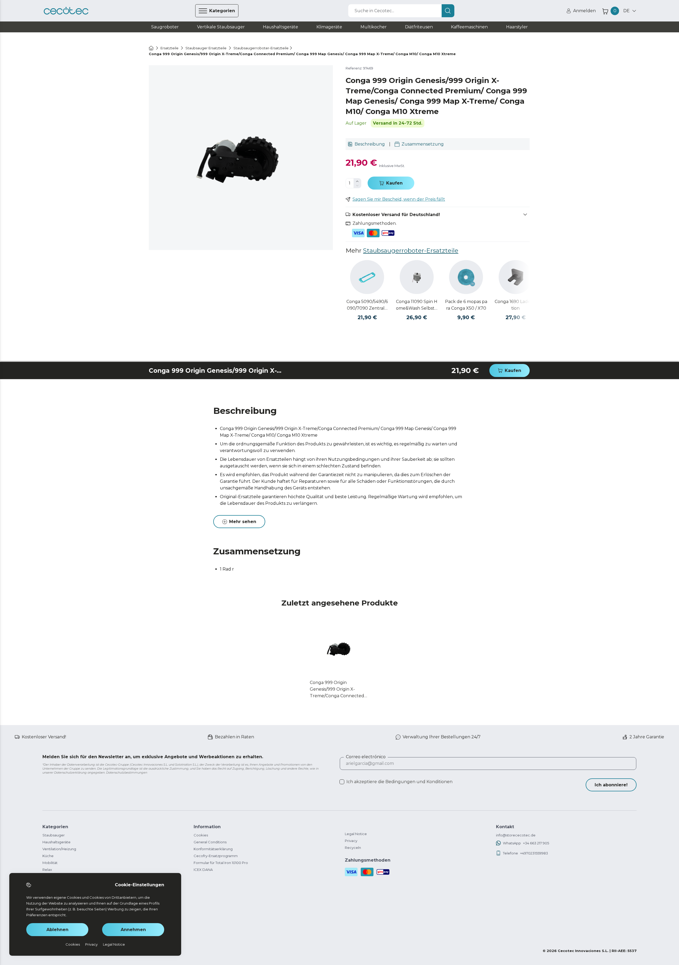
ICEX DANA (203, 869)
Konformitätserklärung (213, 849)
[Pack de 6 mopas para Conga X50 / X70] (466, 277)
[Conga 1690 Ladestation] (516, 277)
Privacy (351, 841)
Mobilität (50, 863)
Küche (48, 856)
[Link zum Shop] (66, 11)
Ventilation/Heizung (59, 849)
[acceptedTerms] (342, 781)
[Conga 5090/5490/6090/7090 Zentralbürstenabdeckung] (367, 277)
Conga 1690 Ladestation (516, 305)
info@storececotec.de (516, 835)
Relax (47, 869)
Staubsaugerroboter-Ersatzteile (410, 250)
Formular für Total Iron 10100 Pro (221, 863)
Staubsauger (53, 835)
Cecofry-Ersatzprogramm (216, 856)
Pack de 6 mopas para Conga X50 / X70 (466, 305)
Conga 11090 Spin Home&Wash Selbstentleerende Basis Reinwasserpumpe (416, 305)
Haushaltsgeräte (56, 842)
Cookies (201, 835)
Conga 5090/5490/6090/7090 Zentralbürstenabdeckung (367, 305)
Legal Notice (356, 834)
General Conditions (210, 842)
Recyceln (353, 847)
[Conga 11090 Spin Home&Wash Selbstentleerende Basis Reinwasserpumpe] (417, 277)
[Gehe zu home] (151, 48)
